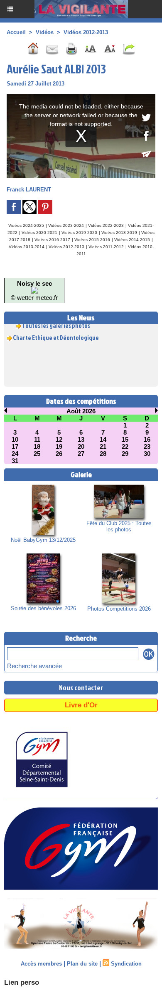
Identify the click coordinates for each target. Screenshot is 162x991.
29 (125, 453)
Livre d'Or (81, 705)
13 (81, 439)
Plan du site (82, 964)
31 (15, 460)
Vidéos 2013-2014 (26, 246)
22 (125, 446)
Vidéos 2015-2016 (92, 239)
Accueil (16, 32)
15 (125, 439)
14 (103, 439)
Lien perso (21, 982)
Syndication (126, 964)
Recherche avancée (34, 665)
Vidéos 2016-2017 (52, 239)
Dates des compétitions (81, 401)
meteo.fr (46, 297)
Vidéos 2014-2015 (132, 239)
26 (59, 453)
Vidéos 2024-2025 (26, 225)
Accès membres (41, 964)
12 (59, 439)
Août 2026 (81, 411)
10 (15, 439)
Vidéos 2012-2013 (86, 32)
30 (147, 453)
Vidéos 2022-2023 (106, 225)
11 (37, 439)
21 (103, 446)
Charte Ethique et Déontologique (56, 335)
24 (15, 453)
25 (37, 453)
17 (15, 446)
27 (81, 453)
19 (59, 446)
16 (147, 439)
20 (81, 446)
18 (37, 446)
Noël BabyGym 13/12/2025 (43, 540)
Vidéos (45, 32)
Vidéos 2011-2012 (106, 246)
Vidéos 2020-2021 (39, 232)
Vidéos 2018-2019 (119, 232)
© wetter (22, 297)
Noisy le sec (34, 283)
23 (147, 446)
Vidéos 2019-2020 (79, 232)
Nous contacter (81, 687)
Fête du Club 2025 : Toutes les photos (119, 526)
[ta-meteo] (34, 290)
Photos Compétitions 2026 (119, 609)
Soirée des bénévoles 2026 (43, 608)
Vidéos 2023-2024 (66, 225)
